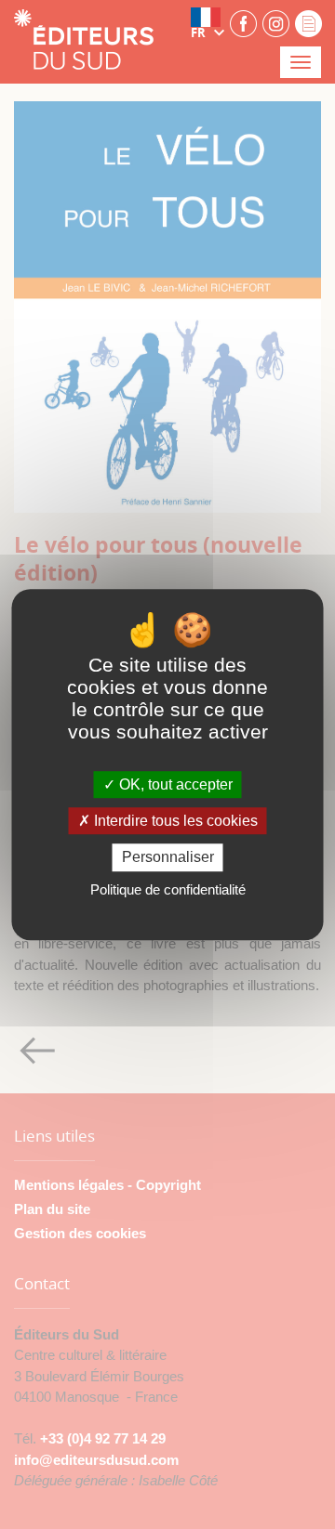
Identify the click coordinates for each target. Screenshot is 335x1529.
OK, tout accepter (174, 784)
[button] (207, 23)
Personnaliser (168, 858)
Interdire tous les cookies (174, 821)
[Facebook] (243, 23)
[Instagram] (275, 23)
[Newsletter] (308, 23)
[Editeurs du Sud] (84, 41)
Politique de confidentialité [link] (168, 889)
